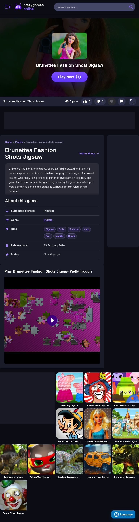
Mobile (59, 236)
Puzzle (19, 142)
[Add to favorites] (112, 101)
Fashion (74, 229)
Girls (61, 229)
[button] (132, 101)
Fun (48, 236)
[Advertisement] (69, 120)
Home (8, 142)
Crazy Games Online (29, 6)
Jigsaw (50, 229)
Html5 (71, 236)
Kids (86, 229)
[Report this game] (122, 101)
